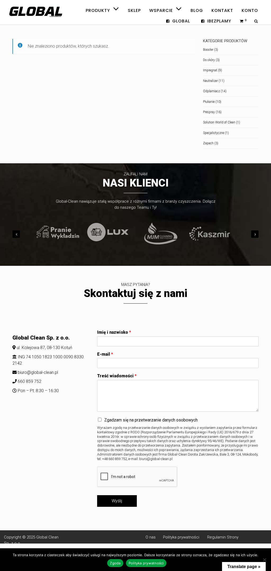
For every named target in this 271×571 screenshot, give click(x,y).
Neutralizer (210, 81)
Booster (208, 50)
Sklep (134, 10)
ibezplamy (219, 21)
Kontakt (222, 10)
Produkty (98, 7)
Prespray (209, 112)
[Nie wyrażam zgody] (264, 559)
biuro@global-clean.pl (38, 372)
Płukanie (209, 102)
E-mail (105, 354)
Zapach (208, 143)
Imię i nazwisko (114, 332)
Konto (250, 10)
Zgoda (115, 563)
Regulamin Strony (222, 537)
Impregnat (210, 70)
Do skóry (209, 60)
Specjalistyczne (213, 133)
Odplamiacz (211, 91)
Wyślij (117, 500)
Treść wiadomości (117, 375)
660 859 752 (29, 381)
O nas (152, 537)
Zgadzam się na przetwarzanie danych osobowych (151, 420)
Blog (197, 10)
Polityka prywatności (179, 537)
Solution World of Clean (219, 122)
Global (181, 21)
